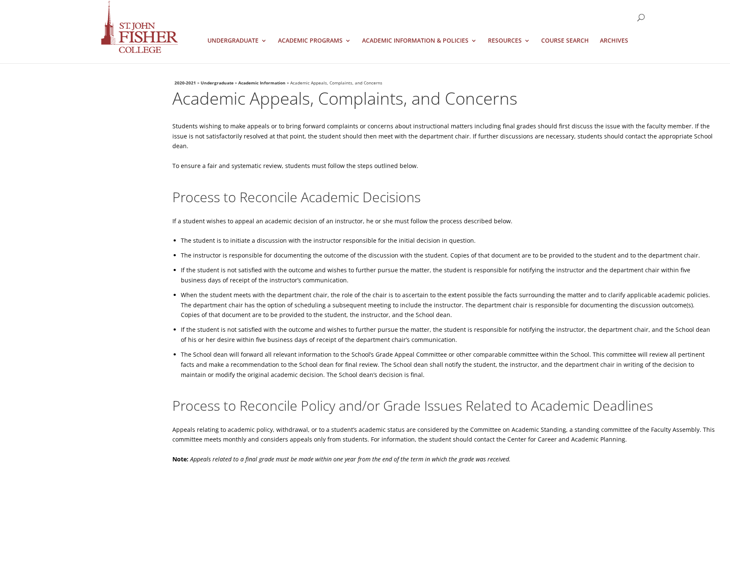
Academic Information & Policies (415, 41)
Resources (505, 41)
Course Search (565, 41)
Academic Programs (310, 41)
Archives (614, 41)
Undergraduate (233, 41)
